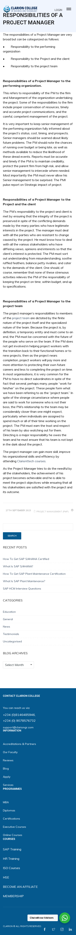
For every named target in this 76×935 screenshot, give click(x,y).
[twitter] (53, 929)
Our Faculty (10, 752)
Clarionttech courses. (31, 461)
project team (21, 318)
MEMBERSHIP (13, 896)
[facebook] (44, 929)
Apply (6, 776)
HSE (6, 877)
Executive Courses (14, 827)
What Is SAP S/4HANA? (18, 566)
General (8, 619)
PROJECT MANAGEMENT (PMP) (52, 511)
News (6, 626)
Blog (6, 768)
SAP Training (12, 849)
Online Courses (12, 835)
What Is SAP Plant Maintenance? (24, 581)
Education (9, 612)
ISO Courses (11, 868)
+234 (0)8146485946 (19, 715)
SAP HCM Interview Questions (22, 588)
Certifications (11, 818)
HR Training (11, 859)
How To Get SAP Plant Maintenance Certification (34, 574)
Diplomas (9, 810)
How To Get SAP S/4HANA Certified (26, 559)
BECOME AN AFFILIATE (20, 887)
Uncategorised (12, 641)
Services (8, 785)
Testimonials (11, 634)
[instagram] (62, 929)
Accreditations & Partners (19, 744)
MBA (6, 802)
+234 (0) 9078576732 (19, 720)
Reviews (8, 760)
